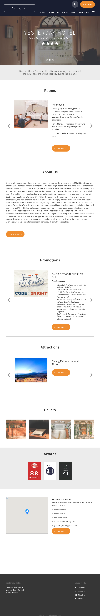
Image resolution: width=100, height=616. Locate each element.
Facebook (81, 588)
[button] (93, 12)
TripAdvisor (82, 595)
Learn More (60, 148)
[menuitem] (43, 12)
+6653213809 (59, 513)
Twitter (80, 598)
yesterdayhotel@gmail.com (65, 525)
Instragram (82, 591)
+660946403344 (60, 517)
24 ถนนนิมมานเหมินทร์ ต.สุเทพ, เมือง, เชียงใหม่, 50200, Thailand (15, 590)
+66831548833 (60, 509)
